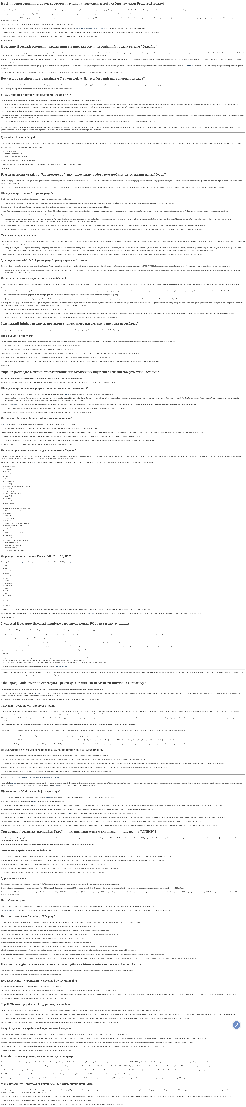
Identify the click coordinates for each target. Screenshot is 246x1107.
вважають (48, 797)
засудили (38, 562)
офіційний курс (9, 910)
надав (26, 994)
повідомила (45, 736)
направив (76, 1090)
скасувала (37, 693)
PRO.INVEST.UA (189, 66)
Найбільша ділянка (7, 18)
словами (5, 424)
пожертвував (27, 1078)
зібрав (35, 462)
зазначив (69, 813)
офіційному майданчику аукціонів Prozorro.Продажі (93, 28)
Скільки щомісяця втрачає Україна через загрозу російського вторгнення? (35, 777)
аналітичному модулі (47, 675)
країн (71, 562)
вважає (91, 613)
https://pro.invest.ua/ (62, 666)
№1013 (43, 672)
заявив (67, 394)
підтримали (24, 562)
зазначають (15, 404)
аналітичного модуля (15, 646)
